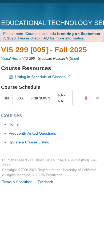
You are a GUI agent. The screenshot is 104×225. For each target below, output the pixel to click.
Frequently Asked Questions (32, 133)
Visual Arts (9, 59)
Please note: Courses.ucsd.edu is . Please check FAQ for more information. (51, 35)
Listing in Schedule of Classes (40, 77)
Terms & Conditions (17, 182)
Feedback (45, 182)
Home (14, 124)
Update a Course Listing (29, 142)
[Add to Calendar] (97, 98)
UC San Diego (31, 12)
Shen (74, 59)
